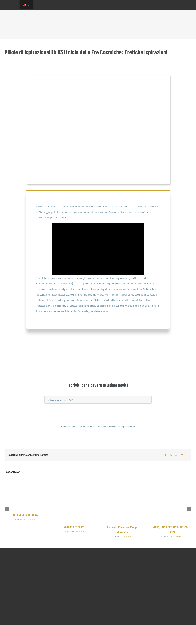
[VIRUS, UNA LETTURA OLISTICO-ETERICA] (170, 482)
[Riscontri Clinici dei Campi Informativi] (122, 482)
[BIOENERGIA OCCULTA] (25, 482)
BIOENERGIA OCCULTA (25, 515)
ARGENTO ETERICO (73, 527)
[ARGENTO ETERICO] (74, 482)
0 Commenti (32, 519)
